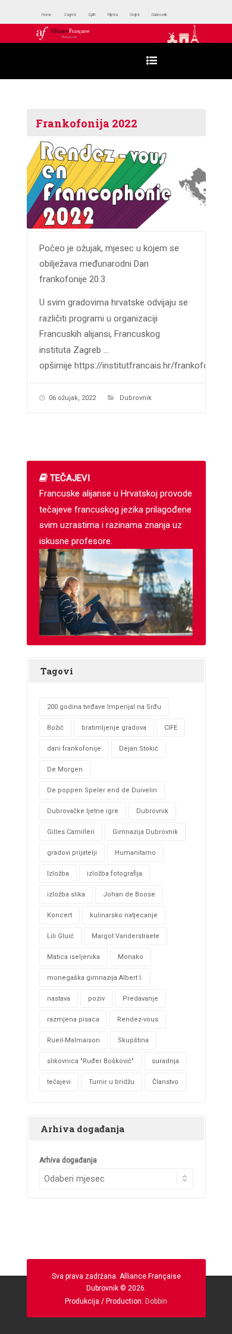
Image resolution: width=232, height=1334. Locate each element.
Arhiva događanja (68, 1160)
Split (114, 14)
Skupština (133, 1040)
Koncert (59, 915)
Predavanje (140, 998)
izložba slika (66, 894)
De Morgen (65, 769)
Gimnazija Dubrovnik (145, 832)
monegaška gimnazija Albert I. (95, 978)
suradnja (165, 1061)
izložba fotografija (114, 873)
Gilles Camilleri (71, 832)
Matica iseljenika (73, 957)
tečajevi (59, 1082)
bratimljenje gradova (113, 728)
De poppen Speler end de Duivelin (102, 790)
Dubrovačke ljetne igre (82, 811)
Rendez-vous (137, 1019)
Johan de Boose (129, 894)
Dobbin (156, 1301)
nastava (58, 998)
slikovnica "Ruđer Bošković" (90, 1061)
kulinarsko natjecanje (124, 915)
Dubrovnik (136, 398)
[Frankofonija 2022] (116, 184)
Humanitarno (135, 853)
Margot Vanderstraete (125, 936)
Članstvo (165, 1082)
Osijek (174, 14)
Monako (130, 957)
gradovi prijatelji (72, 853)
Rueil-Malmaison (73, 1040)
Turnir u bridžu (111, 1082)
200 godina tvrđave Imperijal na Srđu (104, 707)
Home (51, 14)
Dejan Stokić (138, 748)
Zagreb (84, 14)
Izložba (58, 873)
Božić (55, 728)
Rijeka (142, 14)
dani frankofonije (74, 748)
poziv (96, 998)
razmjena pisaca (73, 1019)
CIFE (170, 728)
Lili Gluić (60, 936)
